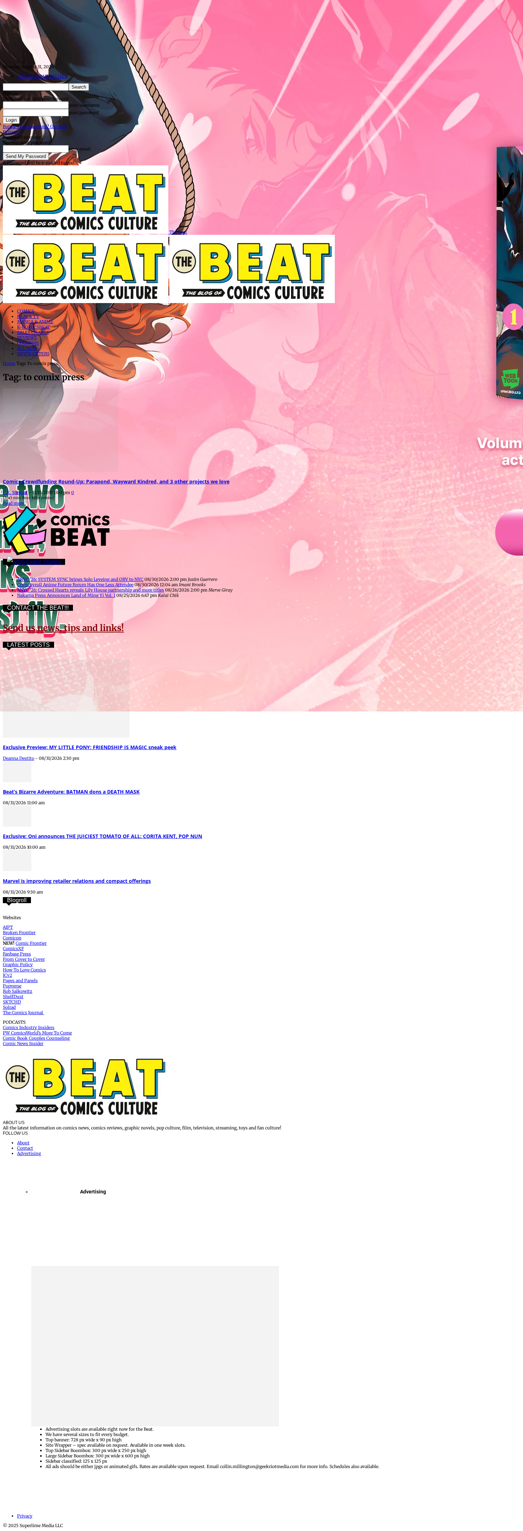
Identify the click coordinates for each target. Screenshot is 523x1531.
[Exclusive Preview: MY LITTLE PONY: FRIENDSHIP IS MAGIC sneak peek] (66, 736)
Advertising (29, 1153)
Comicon (12, 938)
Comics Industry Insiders (28, 1027)
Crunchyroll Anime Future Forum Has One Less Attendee (75, 584)
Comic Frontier (31, 943)
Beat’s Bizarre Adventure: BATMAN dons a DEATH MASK (71, 791)
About (23, 1142)
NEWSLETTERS (33, 353)
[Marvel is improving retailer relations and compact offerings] (17, 869)
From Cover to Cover (24, 959)
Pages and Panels (20, 980)
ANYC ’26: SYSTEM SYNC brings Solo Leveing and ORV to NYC (80, 579)
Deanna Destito (18, 758)
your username (84, 105)
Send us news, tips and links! (63, 628)
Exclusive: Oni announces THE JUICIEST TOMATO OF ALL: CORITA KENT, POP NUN (102, 836)
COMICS (25, 311)
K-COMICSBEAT (33, 327)
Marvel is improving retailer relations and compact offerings (77, 881)
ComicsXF (13, 948)
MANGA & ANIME (35, 321)
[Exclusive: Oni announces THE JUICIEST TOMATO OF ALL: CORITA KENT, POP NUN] (17, 825)
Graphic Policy (18, 964)
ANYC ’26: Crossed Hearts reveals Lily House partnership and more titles (90, 590)
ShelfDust (13, 996)
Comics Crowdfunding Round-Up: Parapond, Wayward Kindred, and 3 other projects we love (116, 481)
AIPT (8, 927)
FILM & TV (28, 316)
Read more (13, 503)
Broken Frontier (19, 932)
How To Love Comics (24, 970)
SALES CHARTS (33, 332)
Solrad (9, 1007)
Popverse (12, 986)
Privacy (10, 131)
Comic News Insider (23, 1043)
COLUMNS (28, 343)
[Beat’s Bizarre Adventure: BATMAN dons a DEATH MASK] (17, 780)
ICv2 (7, 975)
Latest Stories (43, 562)
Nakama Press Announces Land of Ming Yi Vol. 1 (66, 595)
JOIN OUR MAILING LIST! (42, 76)
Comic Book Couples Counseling (36, 1038)
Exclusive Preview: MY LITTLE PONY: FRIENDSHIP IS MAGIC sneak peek (89, 747)
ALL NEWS (28, 348)
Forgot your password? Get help (35, 126)
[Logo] (86, 301)
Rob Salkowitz (17, 991)
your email (80, 149)
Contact (25, 1148)
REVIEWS (27, 337)
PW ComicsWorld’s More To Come (37, 1032)
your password (84, 112)
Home (9, 363)
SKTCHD (12, 1002)
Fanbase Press (17, 954)
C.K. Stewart (15, 492)
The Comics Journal (23, 1012)
